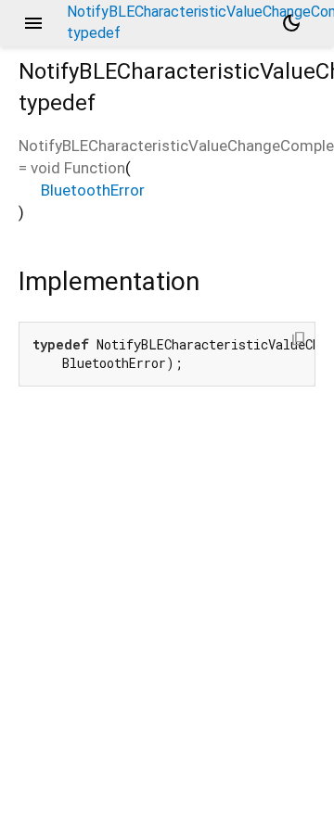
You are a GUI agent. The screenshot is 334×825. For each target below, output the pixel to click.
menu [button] (33, 23)
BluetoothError (93, 190)
